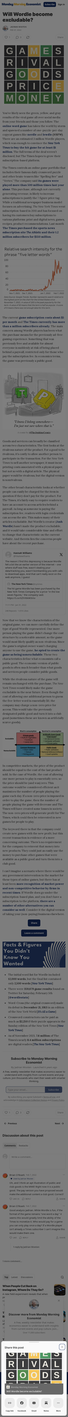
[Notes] (46, 1403)
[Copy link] (10, 1403)
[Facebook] (22, 1403)
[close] (62, 1346)
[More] (58, 1403)
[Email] (34, 1403)
